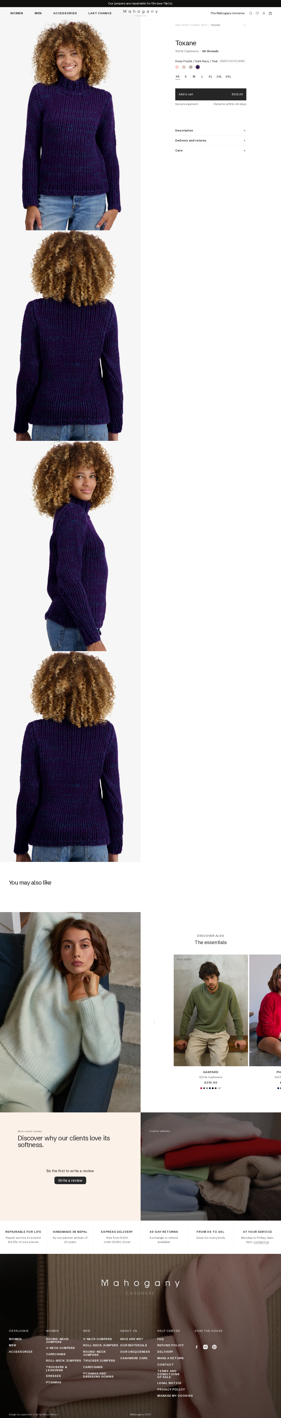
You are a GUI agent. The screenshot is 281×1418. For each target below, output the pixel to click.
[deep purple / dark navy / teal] (197, 67)
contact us (261, 1242)
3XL (228, 76)
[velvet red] (201, 1088)
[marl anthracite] (215, 1088)
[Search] (251, 13)
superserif (26, 1414)
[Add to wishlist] (244, 25)
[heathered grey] (207, 1088)
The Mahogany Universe (227, 13)
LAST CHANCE (100, 13)
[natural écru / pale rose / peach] (177, 67)
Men (38, 13)
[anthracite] (204, 1088)
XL (211, 76)
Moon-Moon (50, 1414)
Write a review (70, 1180)
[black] (212, 1088)
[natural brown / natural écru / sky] (184, 67)
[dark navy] (210, 1088)
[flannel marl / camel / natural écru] (191, 67)
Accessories (65, 13)
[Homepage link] (140, 13)
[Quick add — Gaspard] (241, 1059)
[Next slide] (267, 1022)
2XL (219, 76)
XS (178, 76)
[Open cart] (270, 13)
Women (16, 13)
